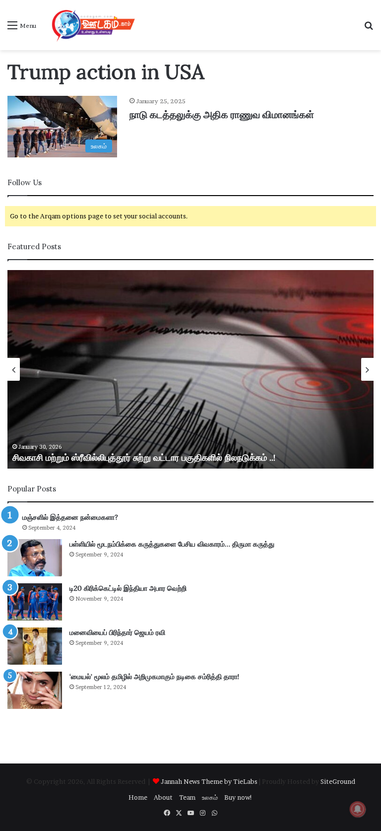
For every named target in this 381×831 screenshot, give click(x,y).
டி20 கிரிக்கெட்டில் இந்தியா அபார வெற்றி (128, 588)
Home (137, 797)
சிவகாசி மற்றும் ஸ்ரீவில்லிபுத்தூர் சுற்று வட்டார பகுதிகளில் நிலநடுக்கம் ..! (143, 457)
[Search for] (369, 28)
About (163, 797)
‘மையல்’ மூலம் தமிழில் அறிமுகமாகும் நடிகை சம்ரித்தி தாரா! (154, 676)
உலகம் (210, 797)
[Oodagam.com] (91, 25)
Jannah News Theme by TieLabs (209, 781)
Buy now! (238, 797)
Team (187, 797)
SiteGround (337, 781)
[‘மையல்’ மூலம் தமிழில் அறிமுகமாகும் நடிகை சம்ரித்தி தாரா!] (34, 690)
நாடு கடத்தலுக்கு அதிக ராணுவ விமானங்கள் (221, 114)
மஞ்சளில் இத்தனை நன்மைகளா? (70, 517)
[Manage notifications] (358, 809)
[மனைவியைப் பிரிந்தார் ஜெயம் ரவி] (34, 646)
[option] (190, 369)
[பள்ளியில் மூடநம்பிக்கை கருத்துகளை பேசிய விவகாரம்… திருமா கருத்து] (34, 557)
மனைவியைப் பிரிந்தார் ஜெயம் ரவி (117, 632)
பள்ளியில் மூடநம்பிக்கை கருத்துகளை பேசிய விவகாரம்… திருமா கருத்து (171, 544)
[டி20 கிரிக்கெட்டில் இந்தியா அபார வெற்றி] (34, 602)
